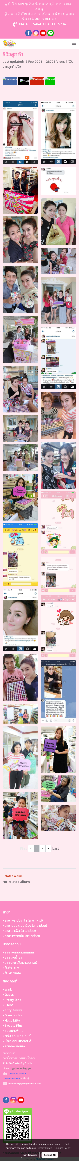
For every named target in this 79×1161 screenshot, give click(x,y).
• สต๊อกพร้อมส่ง (14, 1046)
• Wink (7, 989)
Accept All (50, 1154)
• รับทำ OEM (11, 967)
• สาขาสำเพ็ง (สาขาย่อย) (19, 930)
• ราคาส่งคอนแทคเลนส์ (18, 952)
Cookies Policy (62, 1147)
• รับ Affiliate (12, 972)
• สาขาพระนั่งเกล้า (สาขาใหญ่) (23, 920)
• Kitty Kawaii (12, 1010)
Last (55, 848)
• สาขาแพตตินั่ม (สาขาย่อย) (21, 935)
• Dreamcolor (13, 1015)
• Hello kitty (11, 1020)
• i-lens (8, 1004)
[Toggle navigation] (74, 44)
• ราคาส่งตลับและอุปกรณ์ (20, 962)
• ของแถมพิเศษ (13, 1030)
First (23, 848)
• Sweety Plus (13, 1025)
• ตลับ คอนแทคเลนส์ (16, 1035)
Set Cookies (30, 1154)
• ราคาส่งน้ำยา (12, 957)
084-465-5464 (29, 23)
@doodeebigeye (21, 1068)
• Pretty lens (12, 999)
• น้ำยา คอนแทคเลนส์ (17, 1041)
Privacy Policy (44, 1147)
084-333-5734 (54, 23)
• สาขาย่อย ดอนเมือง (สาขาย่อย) (25, 925)
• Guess (8, 994)
